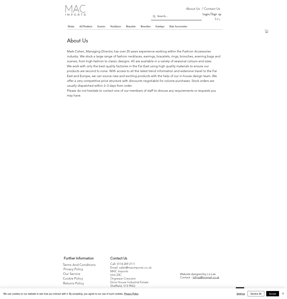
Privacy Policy (131, 293)
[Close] (283, 293)
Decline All (255, 293)
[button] (267, 31)
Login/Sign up (212, 14)
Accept (272, 293)
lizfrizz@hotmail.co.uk (206, 277)
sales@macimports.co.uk (135, 267)
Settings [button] (241, 293)
